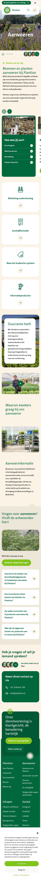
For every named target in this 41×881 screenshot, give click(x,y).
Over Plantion (8, 768)
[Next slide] (9, 111)
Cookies (16, 875)
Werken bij (7, 787)
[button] (37, 833)
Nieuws (6, 782)
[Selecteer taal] (36, 2)
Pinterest (25, 825)
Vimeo (24, 821)
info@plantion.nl (17, 693)
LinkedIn (25, 816)
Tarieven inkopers (10, 816)
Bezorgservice (8, 821)
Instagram (26, 807)
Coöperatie (7, 773)
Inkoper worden (9, 811)
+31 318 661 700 (17, 687)
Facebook (26, 811)
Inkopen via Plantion (11, 807)
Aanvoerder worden (30, 776)
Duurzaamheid (8, 778)
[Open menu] (34, 10)
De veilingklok (27, 788)
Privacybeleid (24, 875)
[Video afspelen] (20, 383)
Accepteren (21, 864)
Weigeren (21, 870)
